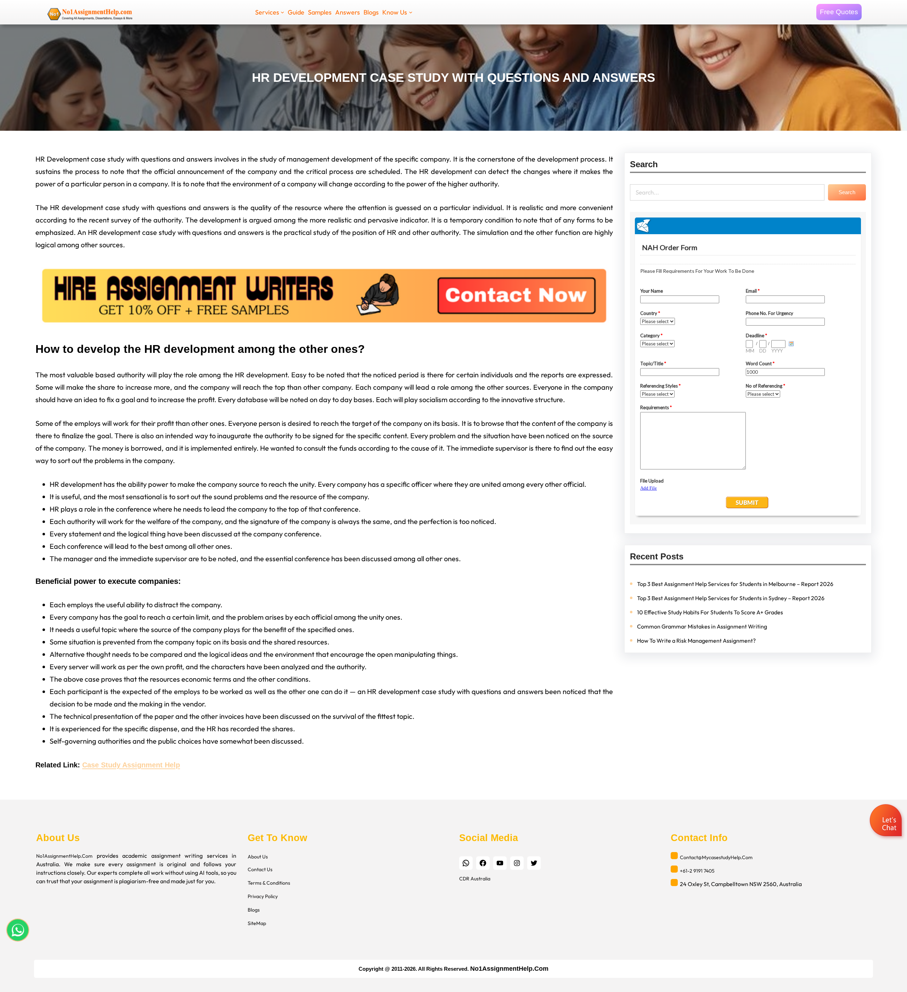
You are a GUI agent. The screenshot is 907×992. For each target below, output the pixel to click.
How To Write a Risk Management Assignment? (696, 640)
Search (847, 192)
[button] (886, 821)
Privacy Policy (263, 896)
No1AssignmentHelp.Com (64, 856)
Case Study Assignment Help (131, 765)
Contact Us (260, 869)
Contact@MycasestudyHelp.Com (716, 857)
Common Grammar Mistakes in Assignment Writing (702, 626)
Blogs (254, 910)
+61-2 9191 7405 (697, 871)
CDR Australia (474, 878)
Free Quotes (839, 12)
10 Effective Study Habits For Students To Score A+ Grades (710, 612)
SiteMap (257, 923)
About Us (258, 856)
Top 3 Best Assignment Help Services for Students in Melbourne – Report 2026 (735, 583)
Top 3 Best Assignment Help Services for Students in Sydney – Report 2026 (730, 598)
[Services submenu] (282, 12)
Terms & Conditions (269, 883)
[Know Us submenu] (410, 12)
